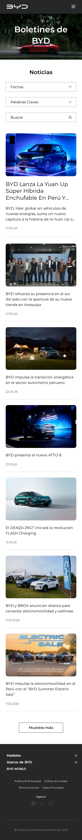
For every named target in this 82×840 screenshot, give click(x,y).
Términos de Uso (29, 787)
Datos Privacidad (52, 787)
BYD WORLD (16, 769)
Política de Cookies (55, 781)
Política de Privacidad (28, 781)
